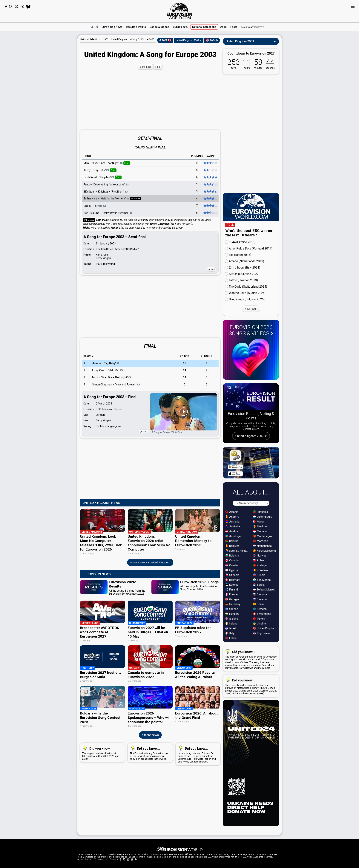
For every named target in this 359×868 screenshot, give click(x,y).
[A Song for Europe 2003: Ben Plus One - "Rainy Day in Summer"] (210, 212)
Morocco (262, 541)
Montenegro (264, 536)
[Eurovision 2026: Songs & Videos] (251, 357)
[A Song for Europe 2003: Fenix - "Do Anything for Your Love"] (210, 184)
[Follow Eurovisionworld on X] (16, 6)
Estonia (233, 584)
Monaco (261, 531)
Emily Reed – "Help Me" (106, 370)
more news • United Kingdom (151, 562)
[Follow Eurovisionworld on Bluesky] (28, 6)
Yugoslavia (263, 633)
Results (136, 26)
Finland (233, 589)
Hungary (233, 614)
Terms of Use (101, 859)
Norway (261, 555)
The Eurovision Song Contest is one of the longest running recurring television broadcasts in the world (149, 753)
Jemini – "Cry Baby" (104, 363)
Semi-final (145, 66)
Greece (233, 609)
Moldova (261, 526)
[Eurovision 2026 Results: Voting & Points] (251, 397)
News (112, 26)
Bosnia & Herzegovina (239, 550)
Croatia (233, 565)
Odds (223, 26)
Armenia (234, 521)
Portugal (261, 565)
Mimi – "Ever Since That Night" (110, 377)
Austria (233, 531)
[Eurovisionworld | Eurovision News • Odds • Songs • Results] (179, 11)
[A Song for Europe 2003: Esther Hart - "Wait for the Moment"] (210, 198)
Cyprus (233, 570)
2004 (212, 40)
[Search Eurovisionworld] (91, 27)
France (233, 594)
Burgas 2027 (180, 26)
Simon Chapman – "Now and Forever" (114, 384)
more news (151, 735)
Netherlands (264, 546)
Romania (262, 570)
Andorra (233, 516)
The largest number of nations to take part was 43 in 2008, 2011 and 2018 (100, 753)
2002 (164, 40)
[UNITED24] (251, 763)
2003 (105, 39)
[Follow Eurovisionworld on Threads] (22, 6)
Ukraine (261, 623)
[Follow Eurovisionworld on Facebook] (6, 6)
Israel (232, 628)
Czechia (233, 575)
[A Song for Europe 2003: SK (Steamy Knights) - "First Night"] (210, 191)
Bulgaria (233, 555)
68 (184, 363)
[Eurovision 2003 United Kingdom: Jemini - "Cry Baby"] (210, 170)
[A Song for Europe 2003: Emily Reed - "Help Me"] (210, 177)
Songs (159, 26)
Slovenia (261, 599)
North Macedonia (266, 550)
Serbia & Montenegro (266, 589)
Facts (233, 26)
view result (251, 308)
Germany (234, 604)
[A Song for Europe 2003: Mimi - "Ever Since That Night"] (210, 163)
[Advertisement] (48, 91)
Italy (231, 633)
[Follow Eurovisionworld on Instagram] (10, 6)
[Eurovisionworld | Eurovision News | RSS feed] (136, 859)
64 (184, 370)
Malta (260, 521)
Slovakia (261, 594)
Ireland (232, 623)
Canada (233, 560)
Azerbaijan (235, 536)
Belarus (233, 541)
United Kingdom (266, 628)
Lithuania (262, 512)
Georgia (233, 599)
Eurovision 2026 (250, 330)
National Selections (90, 39)
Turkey (260, 618)
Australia (234, 526)
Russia (260, 575)
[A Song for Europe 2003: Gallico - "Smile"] (210, 205)
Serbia (260, 584)
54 (184, 377)
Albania (233, 512)
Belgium (233, 546)
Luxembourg (264, 516)
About (80, 859)
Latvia (232, 638)
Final (157, 66)
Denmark (234, 580)
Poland (260, 560)
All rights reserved (263, 857)
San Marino (263, 580)
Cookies (114, 859)
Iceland (233, 618)
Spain (260, 604)
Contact (89, 859)
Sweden (261, 609)
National (204, 26)
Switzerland (263, 614)
